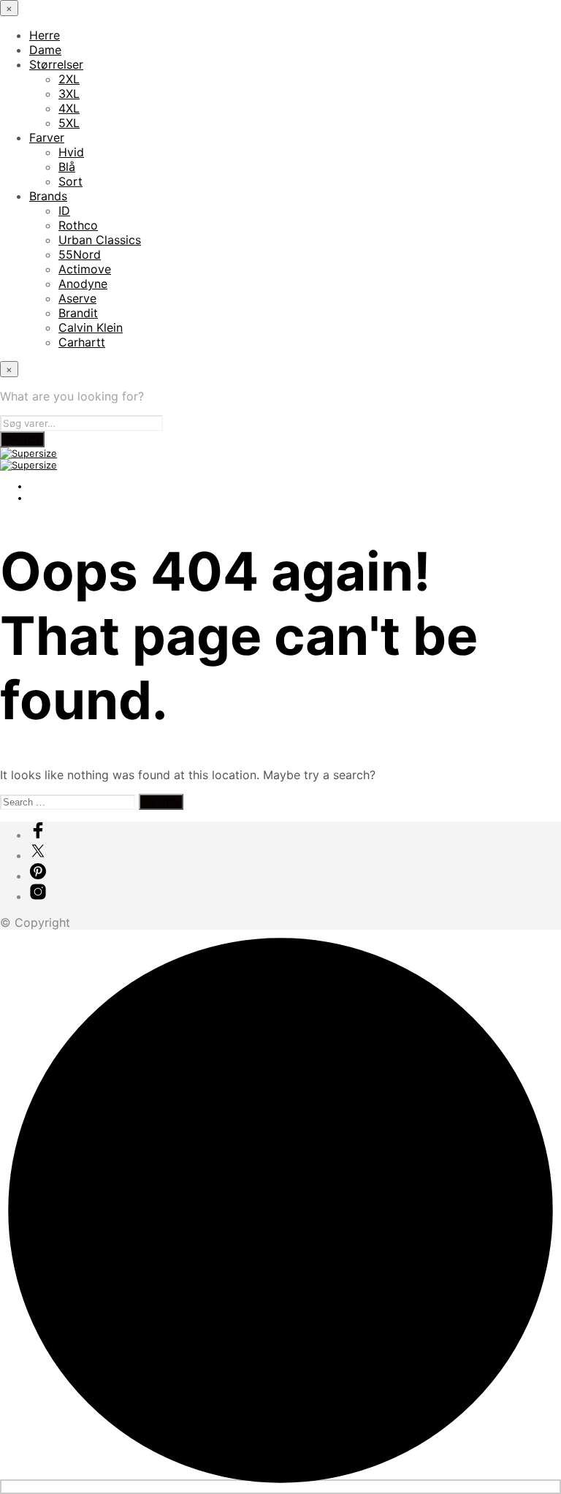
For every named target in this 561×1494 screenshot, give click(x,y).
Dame (45, 49)
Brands (48, 196)
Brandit (78, 313)
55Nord (79, 254)
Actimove (84, 269)
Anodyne (82, 283)
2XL (69, 79)
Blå (66, 166)
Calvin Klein (90, 327)
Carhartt (81, 342)
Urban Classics (99, 239)
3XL (69, 93)
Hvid (71, 152)
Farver (46, 137)
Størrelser (56, 64)
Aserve (77, 298)
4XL (69, 108)
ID (64, 210)
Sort (70, 181)
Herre (44, 35)
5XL (69, 122)
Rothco (78, 225)
